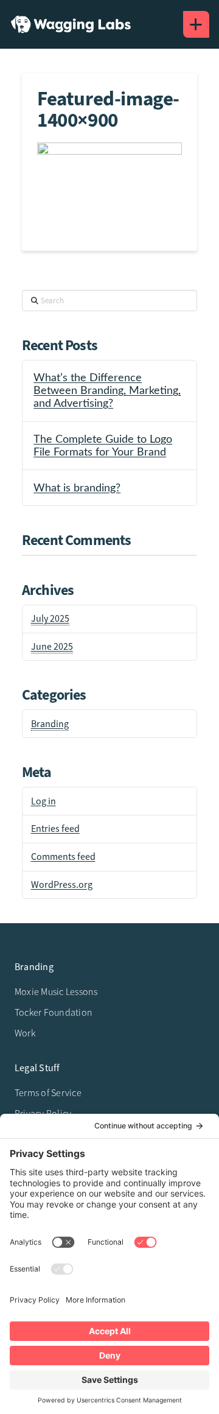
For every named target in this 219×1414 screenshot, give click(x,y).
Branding (50, 724)
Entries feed (55, 829)
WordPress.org (61, 885)
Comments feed (63, 857)
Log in (43, 801)
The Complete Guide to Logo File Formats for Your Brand (102, 445)
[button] (196, 24)
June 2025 (52, 647)
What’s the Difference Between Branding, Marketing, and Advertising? (107, 391)
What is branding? (76, 488)
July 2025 (50, 619)
